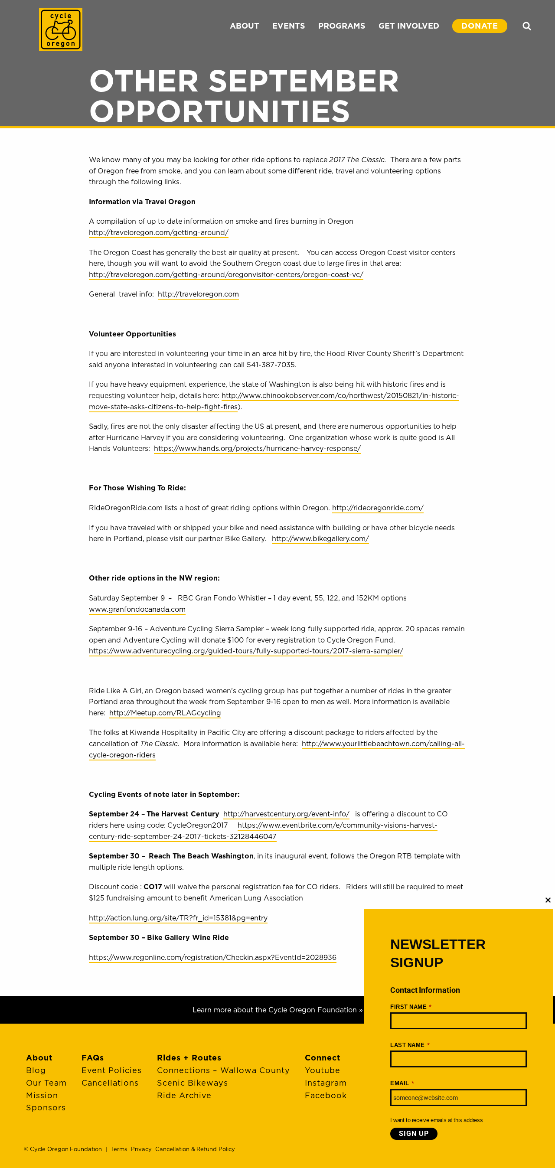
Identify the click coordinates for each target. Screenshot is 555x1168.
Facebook (326, 1095)
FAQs (93, 1057)
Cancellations (110, 1082)
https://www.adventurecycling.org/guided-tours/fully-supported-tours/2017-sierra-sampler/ (246, 651)
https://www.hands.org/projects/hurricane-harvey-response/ (257, 448)
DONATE (479, 25)
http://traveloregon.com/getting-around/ (159, 232)
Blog (36, 1070)
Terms (119, 1149)
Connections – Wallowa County (223, 1070)
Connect (322, 1057)
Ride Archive (184, 1095)
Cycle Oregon (60, 29)
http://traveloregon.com (198, 294)
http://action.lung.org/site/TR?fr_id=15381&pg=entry (178, 918)
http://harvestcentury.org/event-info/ (286, 814)
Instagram (326, 1082)
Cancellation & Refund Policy (195, 1149)
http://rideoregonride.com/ (378, 507)
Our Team (46, 1082)
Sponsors (46, 1107)
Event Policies (112, 1070)
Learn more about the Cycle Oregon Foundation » (278, 1010)
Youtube (322, 1070)
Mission (42, 1095)
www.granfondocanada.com (137, 609)
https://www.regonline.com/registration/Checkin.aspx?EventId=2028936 (212, 957)
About (39, 1057)
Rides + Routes (189, 1057)
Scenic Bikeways (192, 1082)
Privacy (141, 1149)
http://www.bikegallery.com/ (320, 538)
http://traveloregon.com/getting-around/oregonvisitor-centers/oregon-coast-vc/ (226, 274)
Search (526, 26)
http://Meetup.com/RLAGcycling (165, 713)
